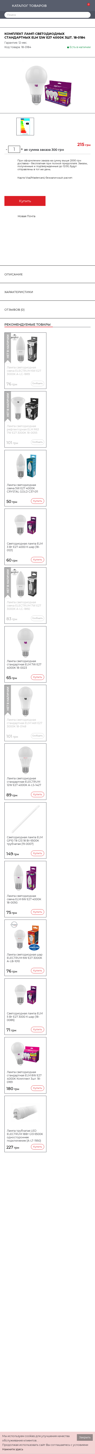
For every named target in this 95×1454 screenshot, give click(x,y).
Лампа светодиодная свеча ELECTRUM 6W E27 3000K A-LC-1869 (24, 371)
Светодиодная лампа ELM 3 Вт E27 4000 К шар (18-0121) (25, 547)
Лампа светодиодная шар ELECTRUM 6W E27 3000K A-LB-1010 (24, 958)
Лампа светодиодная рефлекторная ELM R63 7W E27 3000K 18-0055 (23, 429)
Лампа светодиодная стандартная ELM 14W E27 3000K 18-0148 (24, 723)
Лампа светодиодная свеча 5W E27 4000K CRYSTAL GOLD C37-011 (22, 488)
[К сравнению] (73, 6)
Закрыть (85, 1437)
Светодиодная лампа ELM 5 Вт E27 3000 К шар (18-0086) (25, 1017)
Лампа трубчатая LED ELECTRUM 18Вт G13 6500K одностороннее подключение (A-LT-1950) (25, 1135)
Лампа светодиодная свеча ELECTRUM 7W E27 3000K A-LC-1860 (24, 605)
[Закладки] (80, 5)
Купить (25, 201)
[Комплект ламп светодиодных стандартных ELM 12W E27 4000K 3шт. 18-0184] (47, 85)
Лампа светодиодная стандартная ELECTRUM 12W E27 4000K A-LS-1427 (24, 782)
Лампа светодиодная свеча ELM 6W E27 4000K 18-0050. (24, 899)
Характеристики (18, 292)
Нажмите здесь (12, 1449)
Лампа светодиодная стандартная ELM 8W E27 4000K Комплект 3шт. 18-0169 (24, 1077)
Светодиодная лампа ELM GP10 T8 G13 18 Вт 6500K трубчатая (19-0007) (25, 841)
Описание (13, 274)
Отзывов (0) (14, 309)
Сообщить (37, 383)
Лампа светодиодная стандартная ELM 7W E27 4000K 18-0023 (24, 664)
